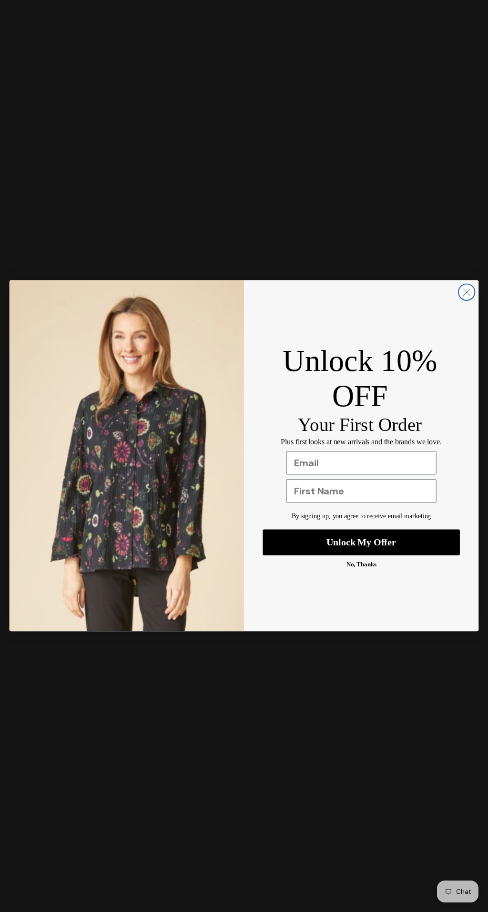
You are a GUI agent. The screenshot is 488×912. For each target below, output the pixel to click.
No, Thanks (361, 564)
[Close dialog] (466, 292)
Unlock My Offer (361, 542)
